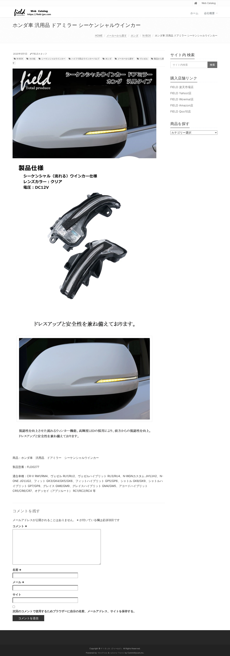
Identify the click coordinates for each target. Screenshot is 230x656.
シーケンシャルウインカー (53, 58)
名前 (17, 569)
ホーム (194, 13)
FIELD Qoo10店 (180, 111)
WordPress (102, 653)
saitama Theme (117, 653)
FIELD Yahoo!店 (180, 93)
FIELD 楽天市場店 (182, 87)
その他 (32, 58)
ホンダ (134, 35)
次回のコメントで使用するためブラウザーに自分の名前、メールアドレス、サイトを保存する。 (74, 611)
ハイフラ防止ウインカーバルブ (85, 58)
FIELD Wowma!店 (182, 99)
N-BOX (146, 35)
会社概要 (209, 13)
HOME (98, 35)
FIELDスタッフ (39, 53)
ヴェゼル (144, 58)
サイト (17, 594)
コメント (20, 526)
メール (18, 582)
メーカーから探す (117, 35)
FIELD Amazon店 (181, 105)
